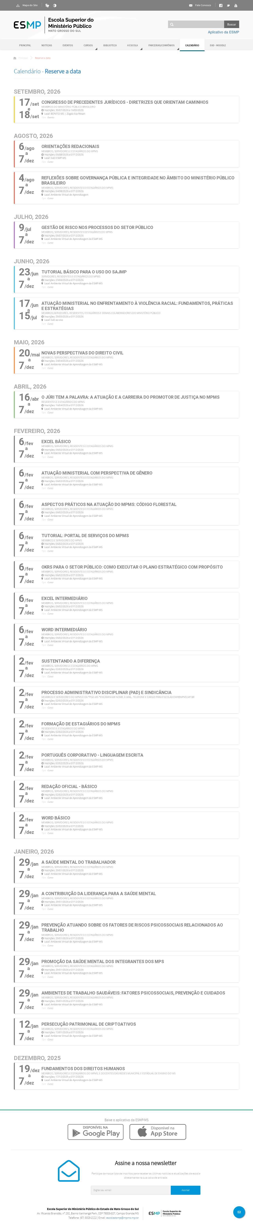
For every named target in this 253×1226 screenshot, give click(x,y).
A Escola (132, 45)
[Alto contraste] (55, 5)
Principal (25, 45)
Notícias (47, 45)
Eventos (68, 45)
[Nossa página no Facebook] (221, 5)
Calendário (192, 45)
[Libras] (47, 5)
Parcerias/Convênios (161, 45)
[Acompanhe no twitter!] (228, 5)
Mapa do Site (30, 5)
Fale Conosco (203, 5)
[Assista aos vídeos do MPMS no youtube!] (236, 5)
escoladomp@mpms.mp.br (122, 1217)
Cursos (88, 45)
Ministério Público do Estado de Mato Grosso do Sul (53, 25)
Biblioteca (110, 45)
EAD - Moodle (218, 45)
